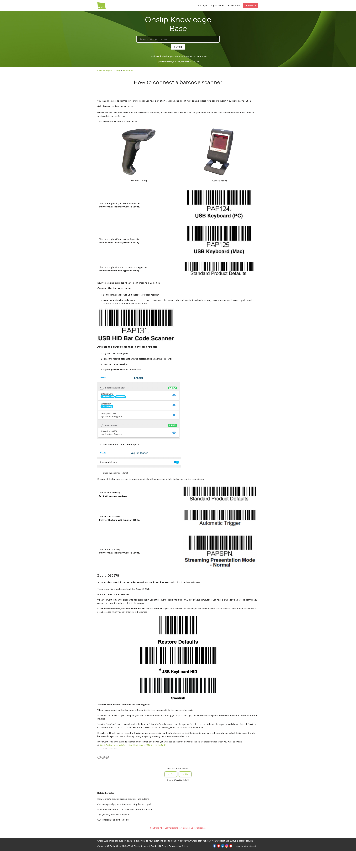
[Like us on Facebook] (214, 846)
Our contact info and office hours (113, 819)
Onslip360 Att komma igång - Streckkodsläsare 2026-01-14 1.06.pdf (132, 745)
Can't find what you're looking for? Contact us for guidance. (178, 827)
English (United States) (245, 845)
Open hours (217, 5)
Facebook (99, 757)
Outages (203, 5)
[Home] (101, 5)
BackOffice (233, 5)
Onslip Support (104, 70)
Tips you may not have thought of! (113, 814)
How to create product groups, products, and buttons (123, 798)
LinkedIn (107, 757)
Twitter (103, 757)
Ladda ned (112, 748)
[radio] (171, 774)
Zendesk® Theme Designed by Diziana (169, 846)
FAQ (118, 70)
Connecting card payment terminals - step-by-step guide (124, 804)
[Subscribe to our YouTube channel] (218, 846)
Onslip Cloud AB (117, 846)
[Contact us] (230, 846)
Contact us (250, 5)
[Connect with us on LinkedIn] (222, 846)
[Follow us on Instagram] (226, 846)
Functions (128, 70)
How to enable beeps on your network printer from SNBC (125, 809)
